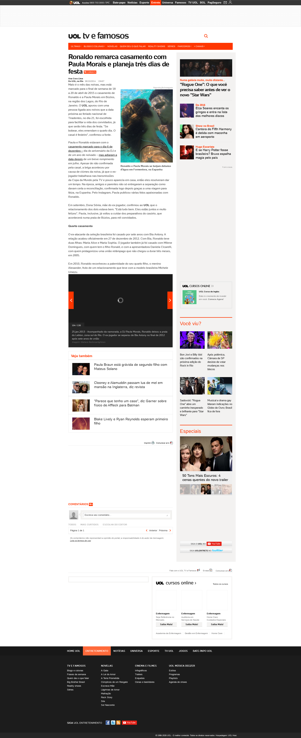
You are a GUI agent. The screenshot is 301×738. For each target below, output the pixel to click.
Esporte (144, 2)
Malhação (106, 693)
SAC (107, 2)
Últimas (75, 46)
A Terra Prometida (110, 678)
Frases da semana (76, 674)
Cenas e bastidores (145, 682)
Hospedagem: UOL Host (226, 735)
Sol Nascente (108, 705)
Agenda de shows (178, 682)
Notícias (132, 2)
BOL (203, 2)
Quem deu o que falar (133, 46)
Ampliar (161, 278)
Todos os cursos (220, 584)
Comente (91, 72)
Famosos (180, 2)
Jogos (183, 650)
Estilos (172, 670)
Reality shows (156, 46)
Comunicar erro (162, 443)
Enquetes (140, 678)
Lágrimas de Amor (110, 689)
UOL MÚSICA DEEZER (182, 665)
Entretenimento (97, 650)
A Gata (104, 670)
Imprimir (147, 443)
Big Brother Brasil (76, 682)
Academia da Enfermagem (168, 633)
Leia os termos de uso (80, 540)
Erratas (206, 570)
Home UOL (73, 650)
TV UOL (193, 2)
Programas (174, 674)
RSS (118, 722)
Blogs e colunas (94, 46)
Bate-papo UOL (202, 650)
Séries (171, 46)
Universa (167, 2)
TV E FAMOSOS (76, 665)
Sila (103, 701)
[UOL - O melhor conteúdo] (73, 4)
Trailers (138, 674)
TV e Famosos (106, 35)
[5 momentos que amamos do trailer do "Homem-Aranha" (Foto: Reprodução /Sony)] (185, 494)
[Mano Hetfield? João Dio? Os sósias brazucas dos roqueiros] (227, 494)
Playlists (173, 678)
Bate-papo (119, 2)
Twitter (113, 722)
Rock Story (106, 697)
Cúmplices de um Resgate (114, 682)
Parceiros (184, 46)
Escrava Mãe (107, 685)
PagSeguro (214, 2)
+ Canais (198, 46)
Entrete (155, 2)
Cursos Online (200, 286)
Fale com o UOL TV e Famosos (182, 570)
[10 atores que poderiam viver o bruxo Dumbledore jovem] (216, 494)
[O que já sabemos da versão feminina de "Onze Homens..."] (195, 494)
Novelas (112, 46)
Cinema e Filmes (146, 665)
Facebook (108, 722)
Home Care (216, 633)
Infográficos (141, 670)
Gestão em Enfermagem (196, 633)
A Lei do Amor (108, 674)
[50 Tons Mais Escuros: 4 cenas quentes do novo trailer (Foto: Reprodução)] (206, 494)
